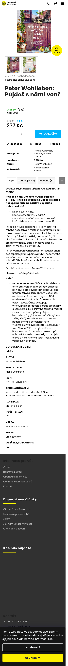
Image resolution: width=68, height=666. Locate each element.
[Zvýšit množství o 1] (29, 134)
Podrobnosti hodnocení (20, 80)
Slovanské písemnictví (16, 514)
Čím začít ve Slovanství (16, 509)
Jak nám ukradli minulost (17, 524)
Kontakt (7, 486)
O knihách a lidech (14, 528)
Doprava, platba (12, 472)
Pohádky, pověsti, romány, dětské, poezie (43, 153)
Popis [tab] (12, 180)
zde (50, 639)
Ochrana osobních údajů (17, 481)
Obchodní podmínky (15, 476)
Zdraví (6, 519)
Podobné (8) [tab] (46, 180)
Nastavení (32, 647)
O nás (6, 467)
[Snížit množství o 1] (13, 134)
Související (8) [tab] (26, 180)
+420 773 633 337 (18, 621)
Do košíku (50, 133)
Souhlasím (32, 658)
